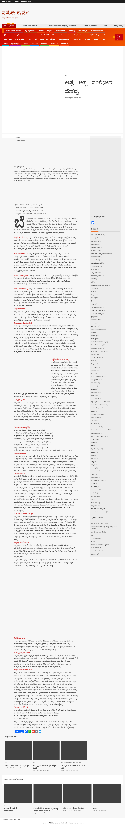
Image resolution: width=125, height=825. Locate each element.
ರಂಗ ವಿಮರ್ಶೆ (94, 439)
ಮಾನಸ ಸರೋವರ (95, 427)
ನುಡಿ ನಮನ (94, 370)
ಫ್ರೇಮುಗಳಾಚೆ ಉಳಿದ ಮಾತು (98, 405)
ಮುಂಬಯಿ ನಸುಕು (33, 35)
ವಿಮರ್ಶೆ (74, 762)
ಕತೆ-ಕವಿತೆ (93, 279)
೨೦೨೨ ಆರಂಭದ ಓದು (60, 30)
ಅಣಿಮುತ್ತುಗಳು (95, 241)
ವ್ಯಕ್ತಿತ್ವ (80, 762)
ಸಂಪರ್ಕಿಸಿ (17, 1)
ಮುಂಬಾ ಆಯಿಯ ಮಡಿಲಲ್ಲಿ (97, 30)
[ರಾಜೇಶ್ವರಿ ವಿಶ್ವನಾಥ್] (24, 164)
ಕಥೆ (36, 39)
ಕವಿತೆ (30, 39)
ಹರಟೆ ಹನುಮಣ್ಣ (95, 502)
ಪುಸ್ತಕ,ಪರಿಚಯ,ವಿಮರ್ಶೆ (64, 39)
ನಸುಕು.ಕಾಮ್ (15, 12)
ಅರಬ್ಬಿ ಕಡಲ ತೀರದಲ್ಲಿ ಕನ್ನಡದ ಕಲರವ (97, 35)
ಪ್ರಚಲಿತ (96, 39)
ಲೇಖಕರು (17, 137)
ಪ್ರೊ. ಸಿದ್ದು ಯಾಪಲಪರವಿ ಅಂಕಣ (99, 402)
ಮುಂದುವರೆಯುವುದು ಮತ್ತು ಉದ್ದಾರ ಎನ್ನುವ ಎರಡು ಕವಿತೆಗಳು (62, 25)
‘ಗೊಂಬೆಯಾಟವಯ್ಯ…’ (96, 548)
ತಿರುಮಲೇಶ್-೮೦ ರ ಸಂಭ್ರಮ (63, 35)
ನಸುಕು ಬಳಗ (35, 43)
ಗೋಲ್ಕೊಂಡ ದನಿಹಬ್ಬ (96, 313)
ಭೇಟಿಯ (93, 411)
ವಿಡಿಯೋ (93, 452)
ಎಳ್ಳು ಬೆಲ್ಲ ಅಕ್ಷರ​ (95, 272)
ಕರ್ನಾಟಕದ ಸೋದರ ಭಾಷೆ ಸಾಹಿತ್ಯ (47, 39)
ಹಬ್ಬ (92, 499)
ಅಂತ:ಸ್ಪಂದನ (94, 244)
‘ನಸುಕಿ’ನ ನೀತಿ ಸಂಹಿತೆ (26, 1)
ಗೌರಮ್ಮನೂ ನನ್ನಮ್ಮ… (118, 25)
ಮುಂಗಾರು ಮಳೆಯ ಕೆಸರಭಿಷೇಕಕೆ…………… (32, 25)
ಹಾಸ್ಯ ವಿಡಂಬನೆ (95, 505)
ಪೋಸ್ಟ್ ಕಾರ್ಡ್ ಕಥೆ (95, 379)
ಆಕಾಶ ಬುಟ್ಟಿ (72, 30)
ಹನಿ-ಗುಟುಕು (94, 496)
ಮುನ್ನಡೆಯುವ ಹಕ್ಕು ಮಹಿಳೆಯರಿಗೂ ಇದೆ (25, 213)
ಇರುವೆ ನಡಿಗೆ (94, 269)
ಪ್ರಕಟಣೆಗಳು (94, 383)
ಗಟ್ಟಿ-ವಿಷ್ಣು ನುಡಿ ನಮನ (30, 30)
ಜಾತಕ (105, 25)
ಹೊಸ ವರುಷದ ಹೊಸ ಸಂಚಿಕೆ (47, 35)
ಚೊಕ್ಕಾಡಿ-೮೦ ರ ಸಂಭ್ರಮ (97, 329)
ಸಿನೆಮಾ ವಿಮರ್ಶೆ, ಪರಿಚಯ (97, 480)
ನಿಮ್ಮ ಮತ (93, 364)
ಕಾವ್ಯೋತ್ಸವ (94, 298)
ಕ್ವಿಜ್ (92, 301)
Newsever (72, 823)
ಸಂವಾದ (5, 43)
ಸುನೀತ (93, 483)
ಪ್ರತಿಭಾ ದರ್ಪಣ (95, 392)
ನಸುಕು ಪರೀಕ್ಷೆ (94, 354)
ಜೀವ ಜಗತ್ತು (94, 335)
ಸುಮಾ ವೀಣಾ (15, 767)
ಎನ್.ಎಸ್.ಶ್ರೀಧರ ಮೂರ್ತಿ (74, 770)
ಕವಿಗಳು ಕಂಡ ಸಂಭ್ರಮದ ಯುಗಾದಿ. (24, 207)
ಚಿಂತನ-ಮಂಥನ (95, 320)
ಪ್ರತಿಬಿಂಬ (93, 389)
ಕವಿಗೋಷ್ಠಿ (93, 288)
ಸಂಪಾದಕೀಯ (94, 471)
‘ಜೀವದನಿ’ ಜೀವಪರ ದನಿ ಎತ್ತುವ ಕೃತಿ (17, 765)
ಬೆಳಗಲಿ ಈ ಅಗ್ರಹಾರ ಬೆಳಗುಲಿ (90, 25)
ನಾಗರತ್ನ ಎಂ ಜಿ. (103, 810)
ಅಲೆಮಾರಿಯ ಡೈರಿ (95, 257)
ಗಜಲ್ (92, 304)
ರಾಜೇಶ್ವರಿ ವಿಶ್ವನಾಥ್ (69, 97)
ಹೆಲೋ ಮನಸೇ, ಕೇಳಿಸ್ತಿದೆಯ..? (98, 509)
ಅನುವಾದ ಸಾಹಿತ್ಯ (8, 39)
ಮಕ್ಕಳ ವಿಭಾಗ (44, 43)
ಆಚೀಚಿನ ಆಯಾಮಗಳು (97, 263)
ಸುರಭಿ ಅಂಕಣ (95, 490)
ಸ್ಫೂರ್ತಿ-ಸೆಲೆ (25, 43)
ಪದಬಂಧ (93, 373)
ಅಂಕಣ (103, 39)
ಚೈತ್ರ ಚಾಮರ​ (6, 35)
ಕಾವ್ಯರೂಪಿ (41, 30)
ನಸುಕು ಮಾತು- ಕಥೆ (96, 357)
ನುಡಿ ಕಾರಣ (94, 367)
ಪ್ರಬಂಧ (93, 395)
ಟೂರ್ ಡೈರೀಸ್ (54, 43)
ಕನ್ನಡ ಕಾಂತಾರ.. (95, 554)
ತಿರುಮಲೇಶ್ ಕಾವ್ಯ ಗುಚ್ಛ (97, 345)
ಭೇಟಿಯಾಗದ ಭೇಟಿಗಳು (97, 414)
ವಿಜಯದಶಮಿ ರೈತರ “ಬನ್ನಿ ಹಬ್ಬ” (23, 210)
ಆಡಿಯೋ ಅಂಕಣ (95, 266)
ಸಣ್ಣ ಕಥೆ (93, 464)
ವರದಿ (92, 446)
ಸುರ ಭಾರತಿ (94, 487)
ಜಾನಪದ (93, 332)
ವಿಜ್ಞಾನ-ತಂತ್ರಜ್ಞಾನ (15, 43)
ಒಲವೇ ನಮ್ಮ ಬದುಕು (96, 275)
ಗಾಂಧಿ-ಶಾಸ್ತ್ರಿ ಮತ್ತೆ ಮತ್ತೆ (20, 39)
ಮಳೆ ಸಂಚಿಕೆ (87, 39)
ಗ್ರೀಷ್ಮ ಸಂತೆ (49, 30)
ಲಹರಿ (92, 442)
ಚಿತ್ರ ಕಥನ (93, 323)
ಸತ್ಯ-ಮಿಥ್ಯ (93, 468)
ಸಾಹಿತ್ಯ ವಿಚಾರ (94, 477)
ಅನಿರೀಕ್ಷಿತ (93, 541)
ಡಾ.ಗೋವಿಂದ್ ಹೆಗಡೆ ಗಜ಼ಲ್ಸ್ (98, 342)
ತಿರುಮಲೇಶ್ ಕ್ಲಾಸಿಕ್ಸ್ (82, 30)
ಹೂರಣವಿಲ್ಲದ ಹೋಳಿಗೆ (97, 551)
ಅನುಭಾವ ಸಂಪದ (77, 39)
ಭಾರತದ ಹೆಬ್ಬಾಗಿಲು (96, 408)
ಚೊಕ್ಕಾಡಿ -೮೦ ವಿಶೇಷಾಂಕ (79, 35)
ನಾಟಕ (92, 361)
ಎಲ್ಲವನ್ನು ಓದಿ (38, 204)
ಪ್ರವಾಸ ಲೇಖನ (95, 398)
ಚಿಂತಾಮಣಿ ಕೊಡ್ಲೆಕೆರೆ (44, 813)
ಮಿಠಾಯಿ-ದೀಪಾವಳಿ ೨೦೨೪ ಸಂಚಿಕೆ (14, 30)
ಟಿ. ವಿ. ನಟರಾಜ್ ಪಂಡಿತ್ (45, 770)
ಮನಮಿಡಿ (93, 420)
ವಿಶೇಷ (66, 75)
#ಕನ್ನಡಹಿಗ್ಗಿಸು (64, 43)
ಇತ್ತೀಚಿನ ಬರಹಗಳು (20, 141)
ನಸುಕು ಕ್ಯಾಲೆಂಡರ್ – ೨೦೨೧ (19, 35)
